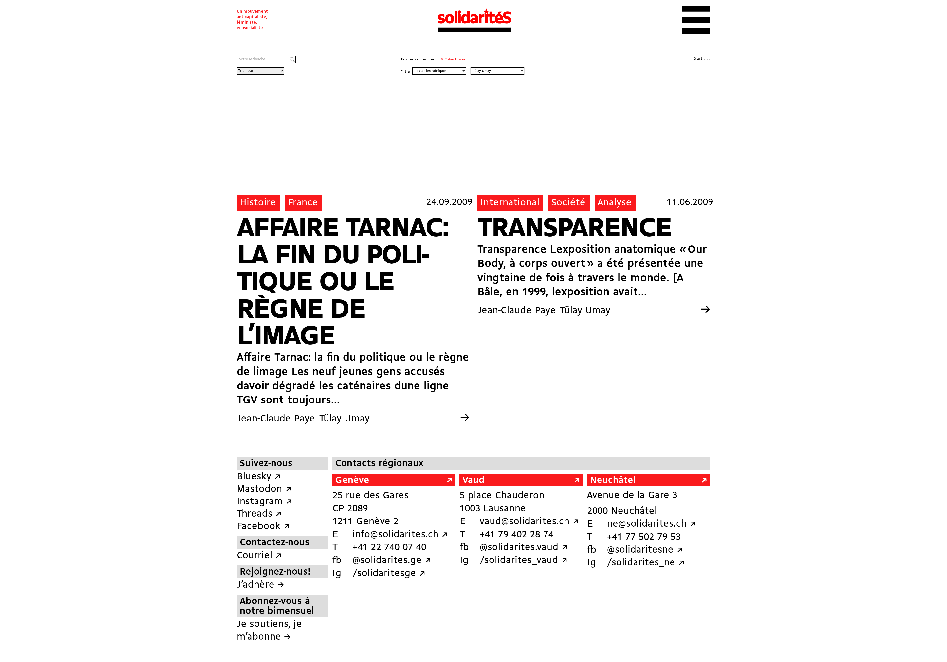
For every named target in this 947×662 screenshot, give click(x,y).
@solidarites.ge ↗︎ (391, 560)
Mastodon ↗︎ (264, 489)
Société (568, 203)
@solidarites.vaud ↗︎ (524, 548)
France (303, 203)
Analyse (615, 203)
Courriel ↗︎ (259, 556)
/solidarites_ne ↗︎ (646, 563)
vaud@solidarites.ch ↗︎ (529, 522)
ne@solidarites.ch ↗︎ (651, 524)
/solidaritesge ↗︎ (388, 574)
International (509, 203)
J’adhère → (260, 585)
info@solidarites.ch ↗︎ (400, 535)
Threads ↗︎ (259, 514)
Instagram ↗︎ (264, 502)
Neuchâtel (613, 480)
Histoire (258, 203)
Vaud (473, 480)
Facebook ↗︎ (263, 527)
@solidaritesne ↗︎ (645, 550)
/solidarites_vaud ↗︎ (523, 560)
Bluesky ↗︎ (259, 477)
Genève (352, 480)
